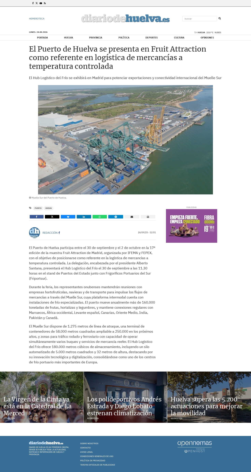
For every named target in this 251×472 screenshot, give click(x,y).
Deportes (151, 37)
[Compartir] (37, 216)
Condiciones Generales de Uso (96, 456)
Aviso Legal (86, 452)
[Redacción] (34, 232)
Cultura (179, 37)
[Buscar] (219, 18)
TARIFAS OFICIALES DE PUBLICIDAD (97, 464)
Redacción (50, 232)
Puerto (38, 208)
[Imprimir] (148, 216)
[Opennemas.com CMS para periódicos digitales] (195, 447)
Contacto (85, 447)
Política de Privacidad (92, 460)
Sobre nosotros (89, 443)
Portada (42, 37)
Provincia (95, 37)
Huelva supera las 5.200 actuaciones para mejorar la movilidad (207, 406)
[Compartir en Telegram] (115, 216)
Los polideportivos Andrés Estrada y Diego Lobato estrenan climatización (124, 406)
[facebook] (59, 232)
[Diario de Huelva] (125, 18)
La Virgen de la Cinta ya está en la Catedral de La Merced (37, 406)
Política (123, 37)
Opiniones (207, 37)
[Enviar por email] (131, 216)
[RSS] (44, 3)
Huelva (68, 37)
